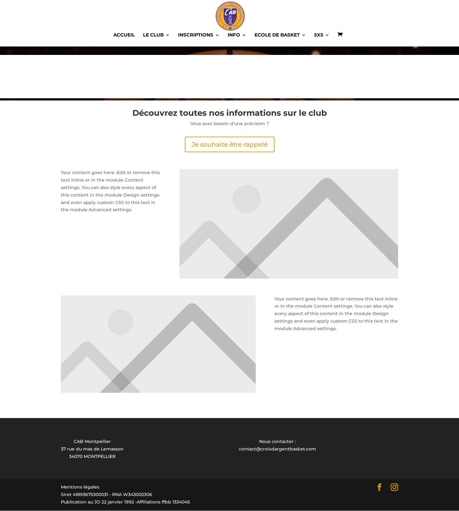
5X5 (318, 35)
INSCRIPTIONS (195, 35)
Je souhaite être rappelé (230, 144)
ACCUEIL (124, 35)
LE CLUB (153, 35)
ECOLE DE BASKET (277, 35)
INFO (234, 35)
